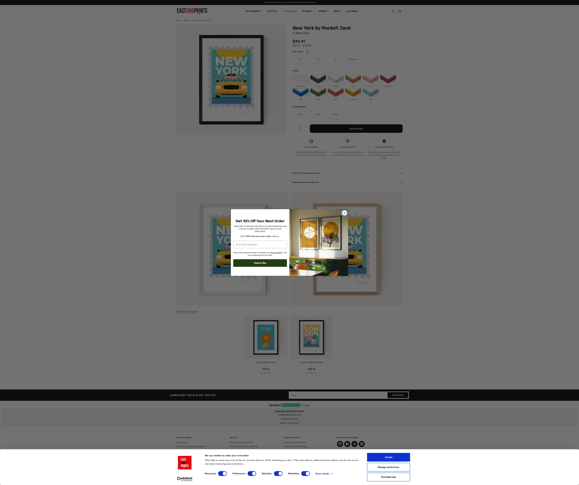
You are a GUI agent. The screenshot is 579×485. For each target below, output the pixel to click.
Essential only (388, 477)
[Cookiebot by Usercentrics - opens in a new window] (185, 479)
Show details (322, 473)
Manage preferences (388, 467)
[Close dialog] (344, 212)
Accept (388, 457)
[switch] (252, 473)
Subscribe (260, 263)
